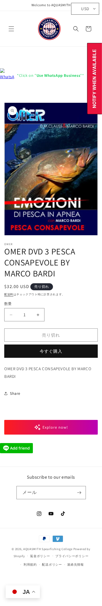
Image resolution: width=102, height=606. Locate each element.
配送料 (8, 294)
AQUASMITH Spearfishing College (48, 549)
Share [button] (15, 393)
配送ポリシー (52, 564)
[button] (11, 29)
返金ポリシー (40, 556)
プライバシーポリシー (71, 556)
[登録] (79, 492)
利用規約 (30, 564)
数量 (8, 303)
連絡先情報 (75, 564)
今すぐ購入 (51, 351)
